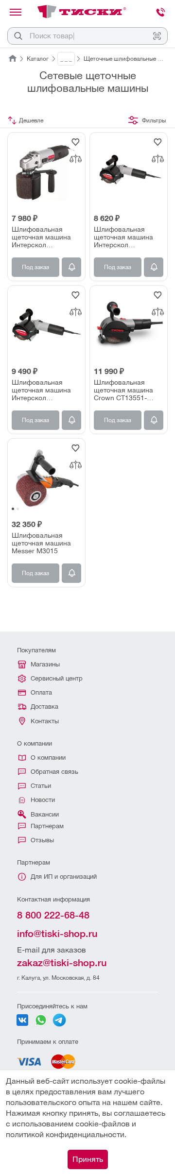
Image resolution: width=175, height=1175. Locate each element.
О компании (48, 757)
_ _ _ (66, 58)
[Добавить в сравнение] (75, 159)
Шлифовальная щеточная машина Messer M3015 (41, 543)
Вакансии (45, 814)
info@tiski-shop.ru (57, 933)
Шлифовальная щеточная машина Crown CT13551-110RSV (123, 390)
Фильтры (154, 120)
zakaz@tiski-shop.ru (61, 962)
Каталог (38, 58)
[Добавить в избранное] (75, 142)
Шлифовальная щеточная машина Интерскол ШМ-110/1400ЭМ (123, 237)
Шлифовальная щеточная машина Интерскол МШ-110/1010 (41, 237)
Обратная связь (54, 771)
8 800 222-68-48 (53, 915)
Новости (43, 799)
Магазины (45, 664)
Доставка (44, 706)
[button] (13, 509)
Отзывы (42, 840)
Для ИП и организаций (64, 876)
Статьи (41, 785)
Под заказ (35, 267)
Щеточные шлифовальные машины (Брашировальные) (126, 58)
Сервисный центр (57, 678)
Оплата (41, 692)
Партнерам (47, 826)
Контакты (45, 721)
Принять (87, 1159)
